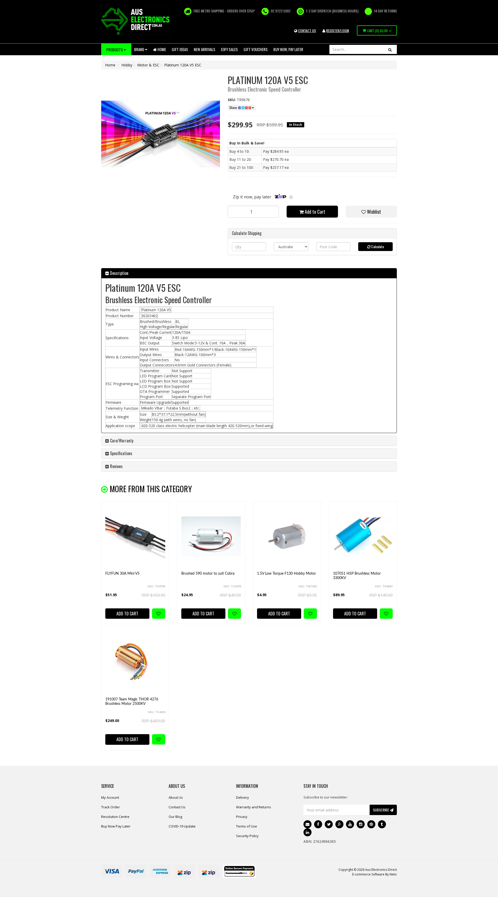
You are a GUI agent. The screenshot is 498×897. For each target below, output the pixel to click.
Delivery (242, 797)
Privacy (241, 816)
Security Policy (247, 835)
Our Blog (175, 816)
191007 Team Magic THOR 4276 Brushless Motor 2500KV (131, 702)
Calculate (377, 246)
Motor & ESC (148, 64)
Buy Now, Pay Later (288, 49)
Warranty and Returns (253, 807)
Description (118, 273)
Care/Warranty (121, 440)
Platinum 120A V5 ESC (182, 64)
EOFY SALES (229, 49)
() (377, 30)
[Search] (390, 49)
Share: (233, 107)
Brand (139, 49)
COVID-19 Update (182, 826)
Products (115, 49)
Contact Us (177, 807)
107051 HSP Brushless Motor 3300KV (357, 576)
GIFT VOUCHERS (256, 49)
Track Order (110, 807)
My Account (110, 797)
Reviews (116, 466)
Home (161, 49)
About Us (176, 797)
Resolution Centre (115, 816)
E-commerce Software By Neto (374, 874)
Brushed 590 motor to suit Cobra (207, 573)
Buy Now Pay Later (115, 826)
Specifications (120, 453)
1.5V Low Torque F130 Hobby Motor (286, 573)
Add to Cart (314, 211)
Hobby (126, 64)
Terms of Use (246, 826)
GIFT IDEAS (180, 49)
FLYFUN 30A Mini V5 (122, 573)
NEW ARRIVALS (204, 49)
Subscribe (381, 809)
